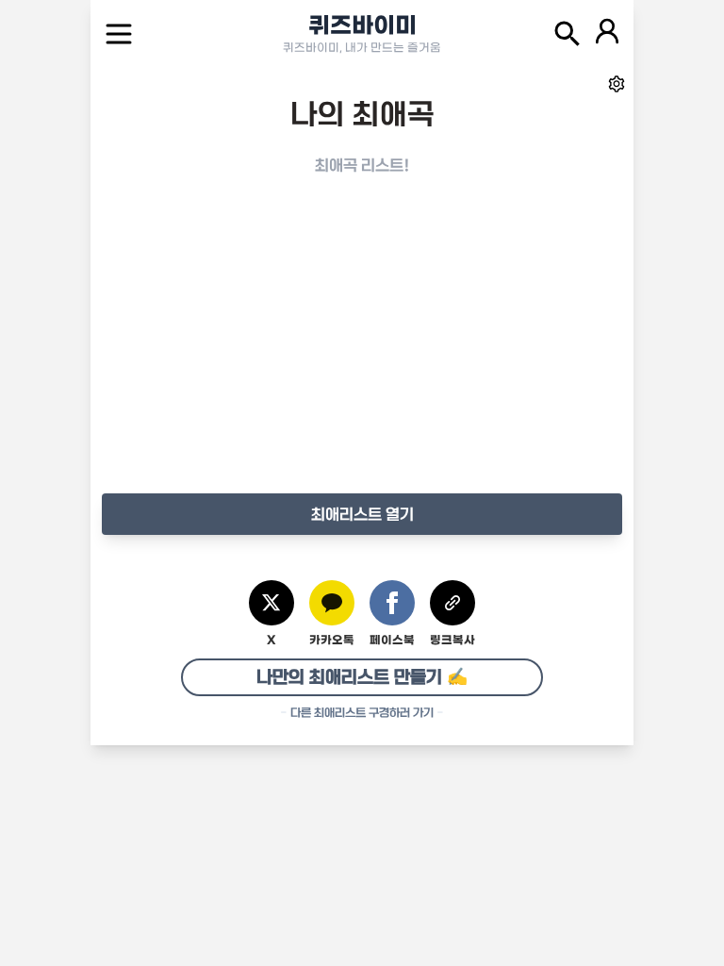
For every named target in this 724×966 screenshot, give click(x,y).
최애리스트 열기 (362, 514)
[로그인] (607, 34)
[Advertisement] (362, 354)
